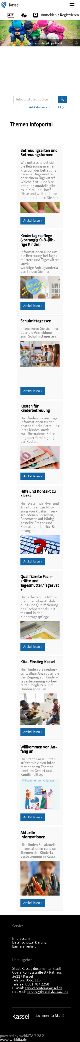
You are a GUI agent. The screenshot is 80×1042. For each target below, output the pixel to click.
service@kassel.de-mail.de (47, 992)
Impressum (21, 938)
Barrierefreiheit (24, 946)
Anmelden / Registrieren (60, 15)
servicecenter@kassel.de (43, 988)
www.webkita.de (13, 1040)
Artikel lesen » (32, 220)
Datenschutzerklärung (29, 942)
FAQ (61, 107)
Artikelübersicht (39, 107)
